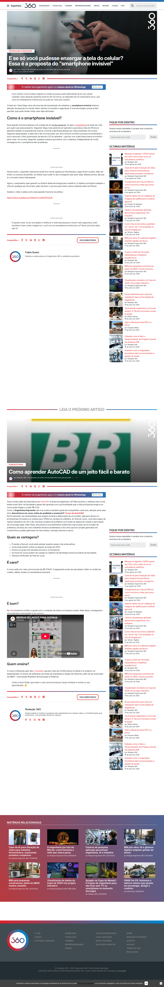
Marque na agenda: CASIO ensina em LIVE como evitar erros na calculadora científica (139, 156)
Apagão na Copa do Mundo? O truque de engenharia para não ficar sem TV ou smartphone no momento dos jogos (101, 885)
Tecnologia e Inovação (20, 51)
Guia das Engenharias (106, 933)
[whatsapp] (31, 78)
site (11, 610)
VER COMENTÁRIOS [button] (87, 240)
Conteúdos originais (44, 941)
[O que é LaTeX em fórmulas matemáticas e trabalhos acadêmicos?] (116, 258)
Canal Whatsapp (104, 937)
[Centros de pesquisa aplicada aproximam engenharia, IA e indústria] (116, 215)
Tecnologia (57, 6)
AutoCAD (44, 501)
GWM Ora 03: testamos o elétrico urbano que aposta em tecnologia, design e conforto (138, 884)
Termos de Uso (134, 948)
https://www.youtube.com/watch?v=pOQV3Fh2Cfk (30, 197)
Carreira (68, 6)
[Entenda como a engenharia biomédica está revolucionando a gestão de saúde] (116, 356)
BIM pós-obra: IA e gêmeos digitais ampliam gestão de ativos (138, 850)
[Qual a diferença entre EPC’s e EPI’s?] (116, 328)
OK (146, 983)
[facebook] (22, 78)
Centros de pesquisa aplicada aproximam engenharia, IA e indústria (138, 213)
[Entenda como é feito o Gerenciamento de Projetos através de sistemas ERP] (116, 342)
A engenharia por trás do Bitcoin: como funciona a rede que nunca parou (139, 185)
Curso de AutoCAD (74, 513)
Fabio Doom (32, 252)
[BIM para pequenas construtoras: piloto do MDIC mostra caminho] (116, 272)
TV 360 (37, 933)
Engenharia (70, 933)
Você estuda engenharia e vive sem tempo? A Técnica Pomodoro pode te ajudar (140, 311)
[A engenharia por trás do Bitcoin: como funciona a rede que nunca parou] (116, 187)
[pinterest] (44, 78)
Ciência (97, 6)
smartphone (81, 125)
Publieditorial (16, 464)
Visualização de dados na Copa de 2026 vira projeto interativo (61, 883)
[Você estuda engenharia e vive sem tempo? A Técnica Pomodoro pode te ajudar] (116, 314)
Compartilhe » (12, 79)
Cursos (115, 6)
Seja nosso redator (105, 944)
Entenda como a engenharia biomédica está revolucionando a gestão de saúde (139, 353)
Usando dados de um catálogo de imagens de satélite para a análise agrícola (140, 199)
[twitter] (26, 78)
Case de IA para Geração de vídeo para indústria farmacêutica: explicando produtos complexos (140, 171)
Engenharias (44, 6)
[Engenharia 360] (23, 5)
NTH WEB (122, 971)
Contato (131, 941)
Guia (123, 6)
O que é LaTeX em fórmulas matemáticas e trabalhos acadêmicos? (137, 255)
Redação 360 (33, 709)
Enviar (153, 137)
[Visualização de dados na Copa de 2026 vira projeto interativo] (116, 286)
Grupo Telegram (103, 941)
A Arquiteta (38, 671)
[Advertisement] (56, 157)
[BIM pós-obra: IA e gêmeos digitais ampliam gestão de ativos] (116, 244)
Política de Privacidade (85, 983)
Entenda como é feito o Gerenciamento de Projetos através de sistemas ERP (140, 339)
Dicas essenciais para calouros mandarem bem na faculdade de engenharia (139, 297)
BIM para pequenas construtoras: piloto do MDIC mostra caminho (24, 883)
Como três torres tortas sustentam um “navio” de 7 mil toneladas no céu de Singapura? (140, 227)
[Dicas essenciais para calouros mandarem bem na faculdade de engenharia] (116, 300)
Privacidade (132, 952)
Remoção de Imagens (136, 937)
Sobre (129, 933)
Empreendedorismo (83, 6)
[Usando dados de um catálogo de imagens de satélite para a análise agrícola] (116, 201)
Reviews (105, 6)
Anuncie (130, 944)
